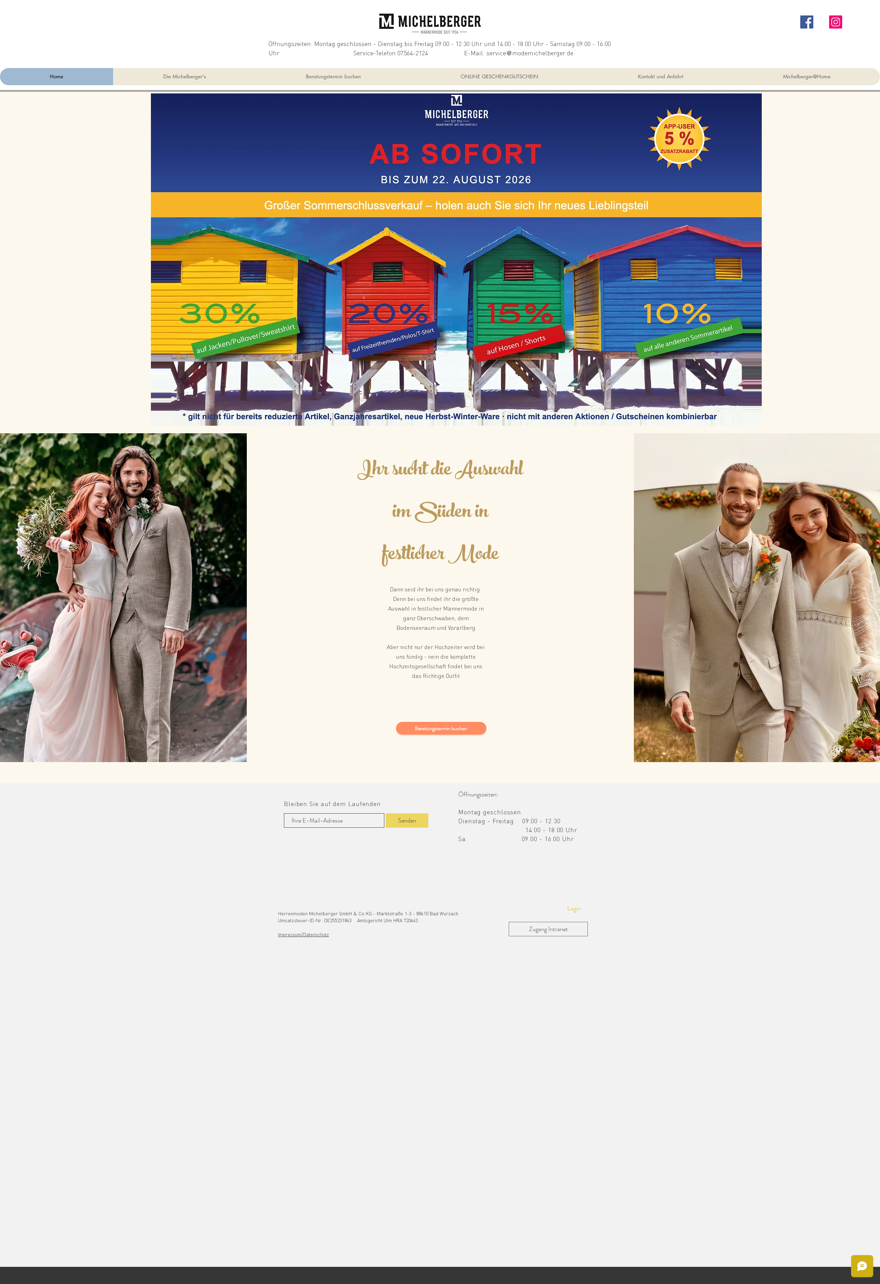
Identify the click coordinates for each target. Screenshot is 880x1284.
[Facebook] (806, 22)
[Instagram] (835, 22)
